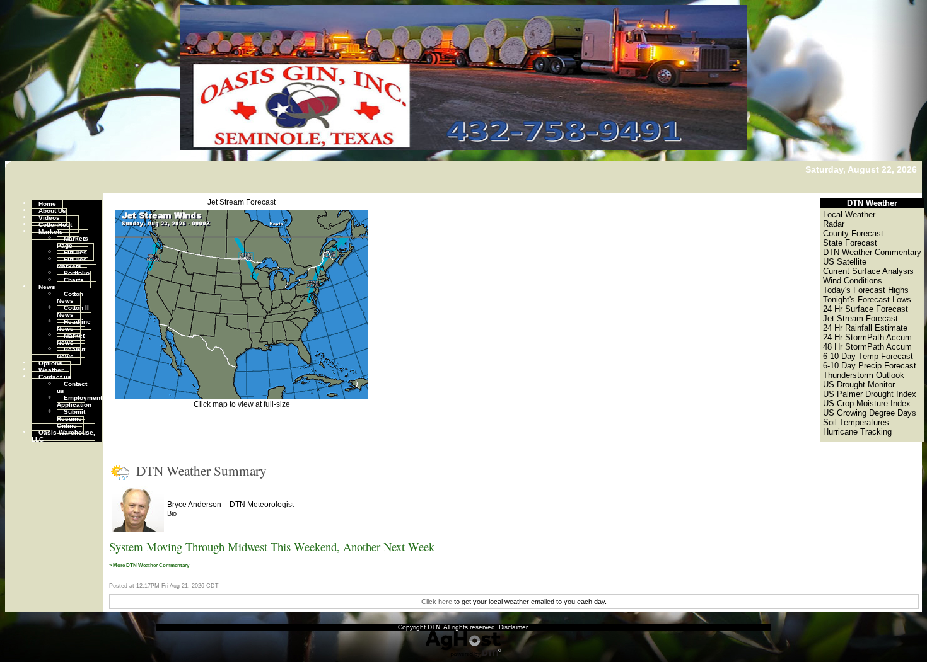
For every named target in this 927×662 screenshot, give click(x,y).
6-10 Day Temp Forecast (868, 356)
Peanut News (71, 352)
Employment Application (79, 401)
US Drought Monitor (859, 384)
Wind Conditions (852, 280)
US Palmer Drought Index (869, 394)
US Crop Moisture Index (867, 403)
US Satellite (844, 261)
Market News (71, 338)
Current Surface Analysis (868, 271)
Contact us (54, 376)
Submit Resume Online (71, 418)
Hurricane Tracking (857, 432)
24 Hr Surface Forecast (865, 309)
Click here (436, 601)
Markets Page (72, 241)
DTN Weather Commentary (872, 252)
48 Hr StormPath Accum (867, 346)
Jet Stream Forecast (241, 202)
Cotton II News (73, 310)
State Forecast (850, 243)
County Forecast (853, 233)
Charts (74, 279)
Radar (833, 224)
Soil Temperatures (856, 422)
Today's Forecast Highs (866, 290)
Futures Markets (72, 262)
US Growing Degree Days (869, 413)
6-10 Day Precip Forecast (869, 365)
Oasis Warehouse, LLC (63, 435)
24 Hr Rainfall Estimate (865, 328)
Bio (172, 513)
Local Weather (849, 214)
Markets (50, 230)
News (46, 286)
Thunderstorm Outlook (863, 375)
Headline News (74, 324)
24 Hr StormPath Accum (867, 337)
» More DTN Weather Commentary (149, 565)
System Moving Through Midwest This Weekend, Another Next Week (271, 546)
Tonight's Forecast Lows (867, 299)
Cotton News (70, 297)
